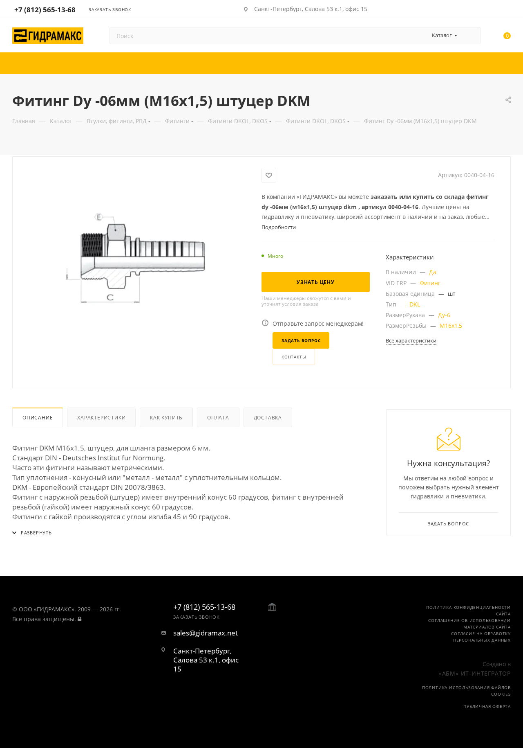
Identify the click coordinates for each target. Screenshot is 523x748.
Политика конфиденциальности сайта (468, 610)
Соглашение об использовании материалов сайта (469, 623)
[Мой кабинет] (507, 11)
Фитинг (430, 283)
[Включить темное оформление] (483, 9)
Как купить (166, 417)
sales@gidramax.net (205, 633)
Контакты (294, 357)
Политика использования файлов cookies (466, 691)
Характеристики (101, 417)
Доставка (268, 417)
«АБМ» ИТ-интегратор (475, 673)
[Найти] (470, 35)
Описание (37, 417)
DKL (414, 304)
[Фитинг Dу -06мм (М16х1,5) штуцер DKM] (137, 260)
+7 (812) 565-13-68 (45, 9)
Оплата (218, 417)
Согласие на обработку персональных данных (481, 637)
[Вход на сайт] (79, 619)
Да (432, 272)
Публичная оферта (487, 706)
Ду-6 (444, 315)
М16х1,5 (451, 325)
